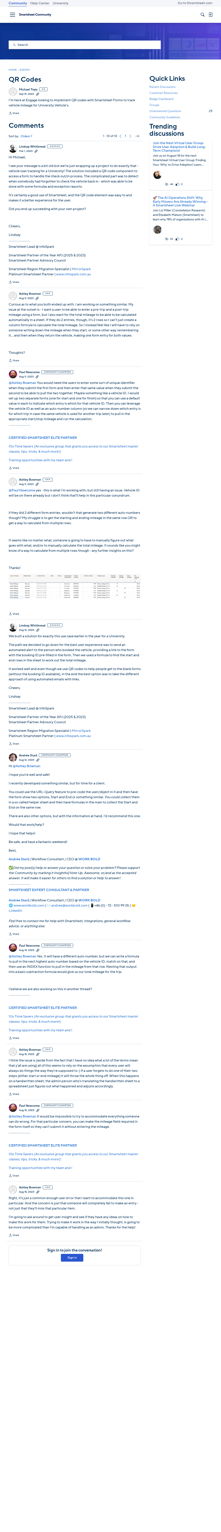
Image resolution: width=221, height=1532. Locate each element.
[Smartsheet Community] (35, 14)
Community (18, 3)
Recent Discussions (162, 87)
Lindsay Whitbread (32, 147)
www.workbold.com (29, 905)
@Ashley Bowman (22, 382)
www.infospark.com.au (73, 274)
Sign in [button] (72, 1258)
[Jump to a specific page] (137, 136)
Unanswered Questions (180, 111)
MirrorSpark (81, 269)
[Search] (203, 15)
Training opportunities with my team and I (40, 460)
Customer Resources (163, 93)
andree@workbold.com (69, 905)
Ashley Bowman (30, 294)
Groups (154, 105)
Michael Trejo (28, 90)
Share (14, 113)
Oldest (25, 136)
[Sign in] (210, 15)
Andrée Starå (28, 755)
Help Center (39, 3)
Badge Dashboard (161, 99)
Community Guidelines (164, 117)
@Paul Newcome (22, 490)
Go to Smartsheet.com (195, 3)
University (60, 3)
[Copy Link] (37, 94)
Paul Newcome (29, 372)
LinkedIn (15, 910)
